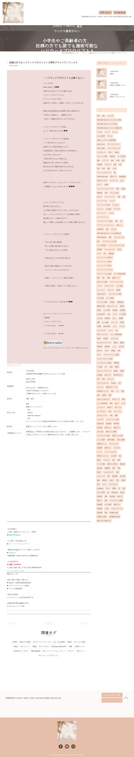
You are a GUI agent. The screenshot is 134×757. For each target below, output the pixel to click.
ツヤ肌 (107, 509)
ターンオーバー (101, 152)
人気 (123, 488)
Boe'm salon (54, 342)
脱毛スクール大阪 (117, 436)
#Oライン (80, 651)
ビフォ (115, 326)
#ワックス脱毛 (79, 642)
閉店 (106, 513)
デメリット (105, 160)
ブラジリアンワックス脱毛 (104, 221)
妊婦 (115, 164)
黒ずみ (119, 249)
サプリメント (101, 476)
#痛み (34, 646)
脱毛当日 (99, 496)
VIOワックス (116, 399)
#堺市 (14, 642)
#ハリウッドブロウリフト (49, 655)
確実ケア (99, 500)
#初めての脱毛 (25, 642)
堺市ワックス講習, (111, 432)
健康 (116, 415)
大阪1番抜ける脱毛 (114, 517)
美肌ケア (109, 407)
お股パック (119, 225)
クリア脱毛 (122, 314)
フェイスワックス (119, 237)
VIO (117, 330)
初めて (112, 480)
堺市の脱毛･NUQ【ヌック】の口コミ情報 (109, 120)
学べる (108, 488)
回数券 (114, 488)
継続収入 (104, 480)
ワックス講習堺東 (102, 403)
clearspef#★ (101, 314)
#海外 (16, 646)
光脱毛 (123, 189)
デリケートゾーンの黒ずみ (104, 257)
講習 (123, 399)
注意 (113, 468)
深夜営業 (99, 249)
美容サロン (117, 428)
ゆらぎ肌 (113, 456)
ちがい (114, 318)
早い (106, 367)
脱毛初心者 (100, 424)
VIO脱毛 (112, 302)
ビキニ (99, 355)
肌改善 (118, 290)
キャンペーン (101, 290)
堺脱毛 (99, 310)
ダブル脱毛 (100, 298)
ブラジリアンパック (103, 217)
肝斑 (122, 391)
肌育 (110, 395)
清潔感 (113, 351)
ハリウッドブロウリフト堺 (116, 245)
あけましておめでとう (103, 399)
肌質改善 (99, 448)
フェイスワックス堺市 (115, 294)
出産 (120, 164)
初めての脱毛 (101, 148)
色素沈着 (111, 254)
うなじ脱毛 (119, 286)
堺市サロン (117, 504)
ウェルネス (100, 419)
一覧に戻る (49, 624)
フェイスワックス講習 (116, 500)
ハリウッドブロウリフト (104, 173)
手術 (98, 168)
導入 (113, 460)
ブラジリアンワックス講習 (111, 355)
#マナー (71, 651)
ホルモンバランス (102, 415)
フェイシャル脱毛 (102, 156)
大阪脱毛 (122, 310)
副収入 (99, 460)
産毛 (98, 241)
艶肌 (108, 278)
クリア (115, 314)
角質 (106, 500)
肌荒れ (122, 492)
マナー (122, 181)
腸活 (110, 411)
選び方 (99, 472)
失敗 (118, 468)
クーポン (111, 213)
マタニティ (108, 164)
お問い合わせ (105, 12)
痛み (112, 160)
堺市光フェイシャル (103, 456)
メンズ (114, 347)
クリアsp (99, 318)
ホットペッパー (101, 213)
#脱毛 (69, 642)
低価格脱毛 (120, 302)
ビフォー (112, 201)
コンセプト (110, 116)
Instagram (119, 12)
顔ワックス (118, 407)
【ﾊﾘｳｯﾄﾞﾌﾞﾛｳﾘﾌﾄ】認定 (67, 26)
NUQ (98, 484)
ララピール (100, 387)
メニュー (107, 132)
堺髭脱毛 (116, 363)
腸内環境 (115, 476)
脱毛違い (122, 464)
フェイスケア (101, 407)
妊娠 (111, 367)
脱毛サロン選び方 (112, 464)
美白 (112, 391)
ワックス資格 (101, 464)
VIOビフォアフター (102, 334)
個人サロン (108, 375)
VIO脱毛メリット (102, 444)
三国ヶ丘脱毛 (121, 440)
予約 (98, 379)
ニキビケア (117, 448)
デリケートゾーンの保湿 (104, 274)
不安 (117, 480)
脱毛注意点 (115, 492)
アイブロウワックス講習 (104, 363)
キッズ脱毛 (105, 322)
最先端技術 (122, 177)
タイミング (114, 322)
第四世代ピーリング (112, 387)
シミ (117, 391)
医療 (98, 322)
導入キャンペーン (112, 306)
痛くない (99, 197)
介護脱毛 (99, 164)
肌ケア (117, 403)
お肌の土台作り (101, 294)
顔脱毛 (117, 152)
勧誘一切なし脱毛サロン (104, 521)
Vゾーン (111, 330)
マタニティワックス (117, 509)
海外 (98, 160)
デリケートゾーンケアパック (105, 225)
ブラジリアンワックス (113, 148)
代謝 (119, 197)
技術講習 (99, 504)
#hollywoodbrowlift (58, 646)
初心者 (123, 480)
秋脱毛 (116, 371)
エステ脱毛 (107, 310)
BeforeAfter (107, 326)
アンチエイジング (110, 249)
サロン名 (113, 229)
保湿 (124, 197)
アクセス (109, 136)
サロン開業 (108, 504)
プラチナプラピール (103, 383)
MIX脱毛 (105, 338)
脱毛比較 (99, 468)
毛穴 (119, 383)
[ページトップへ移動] (126, 698)
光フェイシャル (113, 444)
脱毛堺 (122, 306)
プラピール (110, 379)
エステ (123, 403)
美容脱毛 (107, 318)
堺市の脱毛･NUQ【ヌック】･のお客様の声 (109, 128)
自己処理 (99, 428)
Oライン (99, 185)
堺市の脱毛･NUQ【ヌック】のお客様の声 (109, 233)
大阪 (116, 221)
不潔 (118, 351)
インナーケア (117, 411)
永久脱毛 (108, 209)
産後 (108, 168)
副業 (98, 480)
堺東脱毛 (107, 347)
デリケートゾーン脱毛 (112, 419)
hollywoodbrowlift (102, 177)
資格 (118, 460)
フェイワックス (113, 484)
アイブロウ (117, 209)
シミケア (99, 452)
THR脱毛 (114, 310)
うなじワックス (109, 286)
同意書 (121, 318)
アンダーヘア (114, 181)
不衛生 (106, 185)
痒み (105, 254)
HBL (115, 173)
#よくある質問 (59, 642)
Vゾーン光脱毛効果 (116, 334)
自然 (117, 472)
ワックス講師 (101, 440)
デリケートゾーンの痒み (104, 266)
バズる (114, 168)
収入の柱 (122, 476)
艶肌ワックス (116, 278)
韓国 (98, 395)
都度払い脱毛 (101, 306)
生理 (106, 193)
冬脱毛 (122, 371)
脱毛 (103, 116)
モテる (107, 351)
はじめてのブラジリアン (104, 343)
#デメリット (25, 646)
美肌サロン (108, 448)
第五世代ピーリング (103, 391)
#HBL (70, 646)
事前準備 (116, 424)
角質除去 (112, 156)
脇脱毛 (122, 343)
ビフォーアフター (102, 201)
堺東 (117, 189)
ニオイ (99, 254)
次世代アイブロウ (102, 181)
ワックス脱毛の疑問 (119, 274)
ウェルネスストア (109, 472)
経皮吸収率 (100, 229)
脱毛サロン (108, 428)
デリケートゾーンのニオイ (104, 270)
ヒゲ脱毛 (99, 367)
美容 (111, 415)
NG (108, 492)
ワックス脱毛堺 (101, 245)
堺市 (98, 116)
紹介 (108, 476)
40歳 (117, 160)
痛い (103, 278)
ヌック (104, 484)
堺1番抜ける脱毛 (102, 517)
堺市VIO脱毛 (110, 440)
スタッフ (115, 132)
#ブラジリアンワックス (42, 642)
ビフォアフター (101, 330)
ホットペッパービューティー (105, 189)
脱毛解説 (107, 468)
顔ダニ (110, 152)
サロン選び (100, 432)
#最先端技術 (35, 651)
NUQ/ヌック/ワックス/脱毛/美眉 (106, 140)
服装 (106, 496)
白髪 (123, 160)
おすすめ (121, 347)
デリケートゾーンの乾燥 (104, 262)
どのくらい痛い (114, 193)
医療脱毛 (99, 193)
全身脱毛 (99, 375)
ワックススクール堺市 (103, 436)
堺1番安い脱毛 (114, 513)
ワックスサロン (101, 411)
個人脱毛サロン (118, 375)
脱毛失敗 (112, 496)
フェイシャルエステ (110, 452)
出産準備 (99, 513)
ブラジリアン (114, 338)
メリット (99, 286)
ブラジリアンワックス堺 (109, 241)
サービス (99, 132)
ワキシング (110, 290)
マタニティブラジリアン (104, 371)
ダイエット (107, 460)
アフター (121, 326)
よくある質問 (101, 136)
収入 (120, 456)
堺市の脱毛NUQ (101, 237)
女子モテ (99, 351)
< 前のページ (13, 624)
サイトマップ (76, 716)
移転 (103, 379)
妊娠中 (117, 367)
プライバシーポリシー (113, 144)
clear (108, 314)
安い (121, 221)
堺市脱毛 (99, 347)
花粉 (110, 237)
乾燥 (107, 229)
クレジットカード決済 (103, 205)
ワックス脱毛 (121, 156)
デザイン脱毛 (101, 492)
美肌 (111, 403)
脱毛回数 (108, 424)
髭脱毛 (116, 343)
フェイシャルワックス (116, 282)
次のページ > (85, 624)
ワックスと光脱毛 (102, 302)
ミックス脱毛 (110, 298)
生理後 (99, 326)
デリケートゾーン (110, 197)
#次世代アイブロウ (21, 651)
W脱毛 (99, 338)
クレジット (100, 209)
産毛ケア (120, 496)
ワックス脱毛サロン (67, 31)
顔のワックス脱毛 (102, 282)
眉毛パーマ (113, 177)
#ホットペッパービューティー (54, 651)
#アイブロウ (44, 646)
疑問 (98, 278)
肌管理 (104, 395)
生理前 (122, 322)
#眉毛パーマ (79, 646)
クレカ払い (115, 205)
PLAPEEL (113, 383)
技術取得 (99, 509)
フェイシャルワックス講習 (104, 359)
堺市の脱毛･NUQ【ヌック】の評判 (107, 124)
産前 (103, 168)
